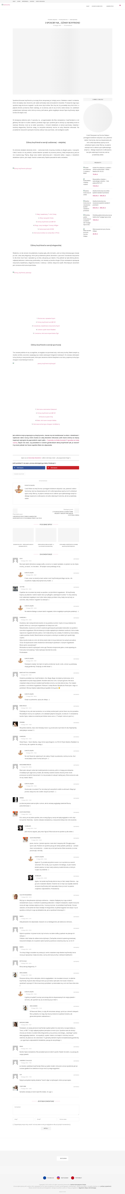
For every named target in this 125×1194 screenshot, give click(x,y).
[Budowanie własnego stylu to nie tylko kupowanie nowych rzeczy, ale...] (8, 1158)
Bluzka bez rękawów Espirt (46, 318)
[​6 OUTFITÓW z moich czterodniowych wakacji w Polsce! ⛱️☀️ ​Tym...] (70, 1158)
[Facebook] (107, 1)
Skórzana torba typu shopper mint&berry (46, 424)
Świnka (22, 798)
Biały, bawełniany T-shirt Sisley (46, 214)
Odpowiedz (76, 558)
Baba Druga (23, 705)
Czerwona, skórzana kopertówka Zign (46, 333)
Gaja (21, 558)
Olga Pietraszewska (26, 895)
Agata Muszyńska (25, 812)
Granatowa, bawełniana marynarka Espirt (46, 326)
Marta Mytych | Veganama (28, 672)
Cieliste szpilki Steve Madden (46, 330)
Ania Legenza (23, 972)
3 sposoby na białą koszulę (56, 440)
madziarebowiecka (25, 764)
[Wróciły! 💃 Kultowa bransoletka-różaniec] (101, 1158)
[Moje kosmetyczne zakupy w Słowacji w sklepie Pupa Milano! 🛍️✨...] (86, 1158)
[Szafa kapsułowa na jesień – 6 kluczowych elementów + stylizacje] (45, 535)
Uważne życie (110, 6)
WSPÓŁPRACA (25, 1)
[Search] (122, 6)
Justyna (22, 586)
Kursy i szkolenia (40, 1)
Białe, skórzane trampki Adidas (46, 420)
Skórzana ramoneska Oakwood (47, 409)
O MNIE (18, 1)
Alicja (21, 928)
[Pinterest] (111, 1)
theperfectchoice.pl (26, 1060)
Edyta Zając (23, 961)
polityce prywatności (106, 1186)
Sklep (14, 1)
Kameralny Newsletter (34, 458)
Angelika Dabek (24, 1022)
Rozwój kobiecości (97, 6)
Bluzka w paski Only (46, 417)
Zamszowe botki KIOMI (46, 229)
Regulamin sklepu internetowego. (87, 1188)
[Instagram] (109, 1)
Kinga (21, 1046)
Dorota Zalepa (30, 485)
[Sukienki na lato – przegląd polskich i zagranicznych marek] (23, 535)
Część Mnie (23, 1086)
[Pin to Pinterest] (53, 481)
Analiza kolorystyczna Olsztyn (78, 1184)
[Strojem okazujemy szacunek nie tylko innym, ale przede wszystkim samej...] (54, 1158)
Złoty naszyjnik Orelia (46, 218)
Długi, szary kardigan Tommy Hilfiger (46, 225)
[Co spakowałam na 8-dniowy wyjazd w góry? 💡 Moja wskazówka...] (117, 1158)
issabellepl (28, 826)
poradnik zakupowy (19, 474)
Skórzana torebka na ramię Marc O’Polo (46, 233)
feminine (22, 722)
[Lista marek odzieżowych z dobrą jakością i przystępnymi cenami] (68, 535)
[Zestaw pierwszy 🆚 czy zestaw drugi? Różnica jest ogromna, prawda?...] (23, 1158)
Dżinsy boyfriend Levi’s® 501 (46, 222)
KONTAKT (32, 1)
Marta (21, 916)
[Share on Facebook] (51, 481)
